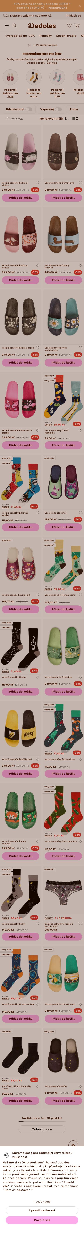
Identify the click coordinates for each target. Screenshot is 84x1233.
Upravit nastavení (42, 1210)
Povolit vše (42, 1220)
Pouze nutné (42, 1201)
